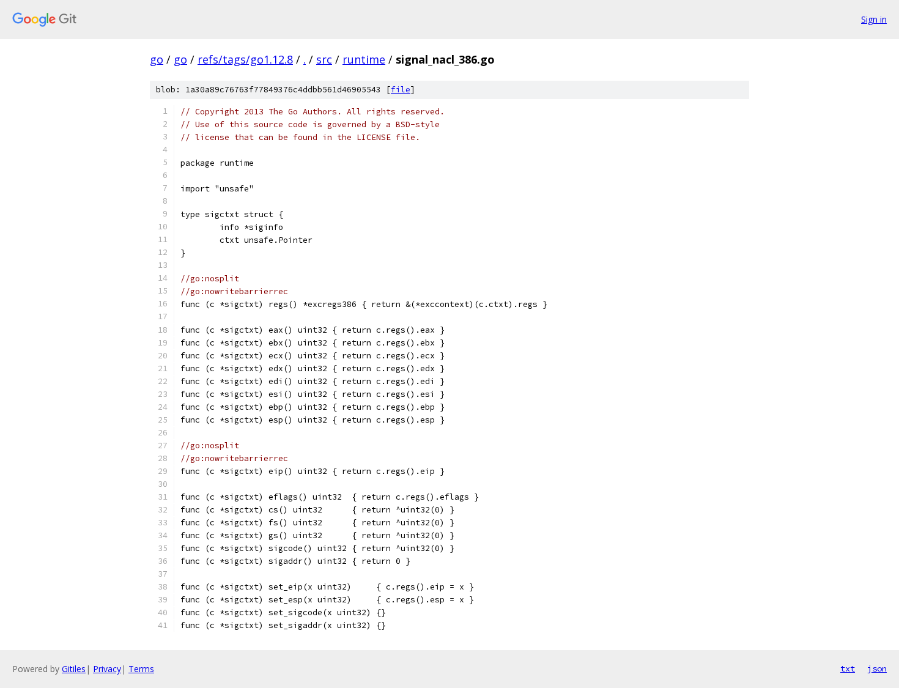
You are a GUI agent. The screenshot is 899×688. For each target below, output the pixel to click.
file (400, 89)
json (877, 668)
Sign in (874, 19)
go (156, 59)
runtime (363, 59)
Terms (141, 669)
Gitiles (74, 669)
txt (847, 668)
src (324, 59)
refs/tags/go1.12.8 (245, 59)
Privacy (107, 669)
